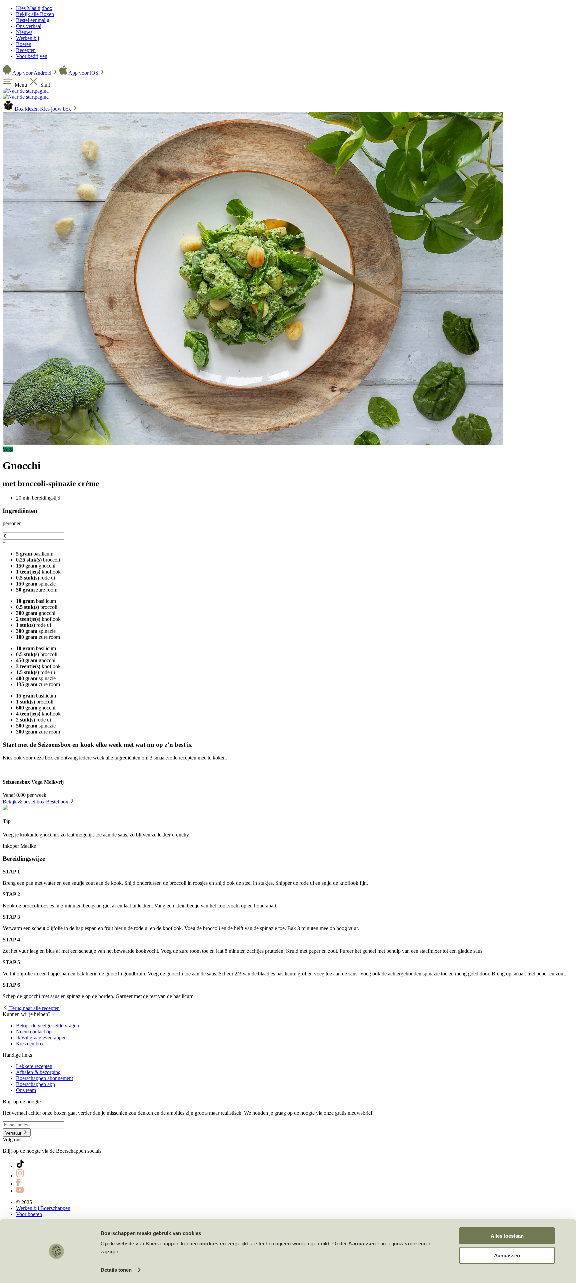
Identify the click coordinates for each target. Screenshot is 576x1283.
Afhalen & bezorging (38, 1072)
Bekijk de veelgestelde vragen (47, 1025)
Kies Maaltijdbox (34, 8)
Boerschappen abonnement (44, 1078)
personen (12, 523)
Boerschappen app (35, 1084)
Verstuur (14, 1133)
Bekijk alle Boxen (35, 14)
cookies (209, 1243)
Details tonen (116, 1270)
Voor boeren (29, 1214)
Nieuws (24, 32)
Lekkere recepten (34, 1066)
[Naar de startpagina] (26, 91)
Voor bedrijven (31, 56)
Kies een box (30, 1043)
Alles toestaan (507, 1236)
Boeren (23, 44)
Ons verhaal (28, 26)
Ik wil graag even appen (41, 1037)
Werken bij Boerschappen (43, 1208)
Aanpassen (507, 1255)
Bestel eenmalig (32, 20)
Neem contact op (34, 1031)
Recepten (26, 50)
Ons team (26, 1090)
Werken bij (27, 38)
